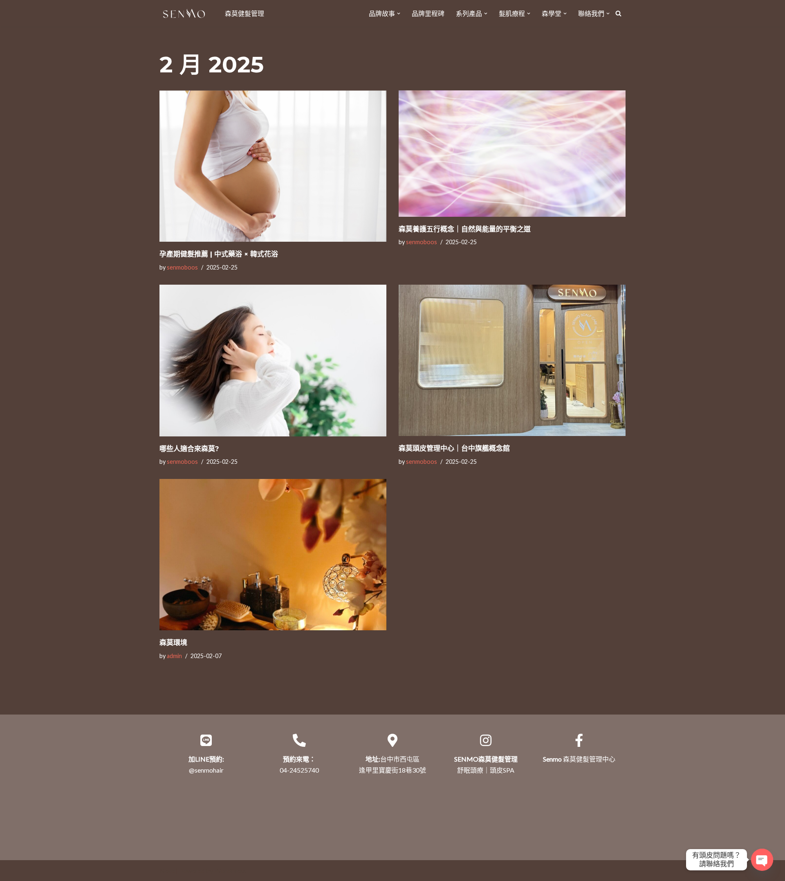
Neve (167, 870)
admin (174, 655)
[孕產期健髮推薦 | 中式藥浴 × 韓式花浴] (272, 166)
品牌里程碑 (428, 13)
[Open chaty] (762, 860)
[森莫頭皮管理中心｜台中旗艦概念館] (512, 360)
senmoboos (182, 267)
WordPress (230, 870)
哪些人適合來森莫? (189, 449)
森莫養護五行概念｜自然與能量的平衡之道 (465, 229)
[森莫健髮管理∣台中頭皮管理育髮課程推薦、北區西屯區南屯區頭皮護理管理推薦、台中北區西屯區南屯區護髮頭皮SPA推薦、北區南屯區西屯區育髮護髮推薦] (186, 13)
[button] (398, 13)
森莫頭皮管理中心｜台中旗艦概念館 (454, 448)
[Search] (618, 13)
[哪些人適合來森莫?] (272, 360)
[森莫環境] (272, 554)
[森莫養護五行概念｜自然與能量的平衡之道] (512, 153)
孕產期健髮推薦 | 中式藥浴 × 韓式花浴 (218, 254)
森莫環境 (173, 642)
